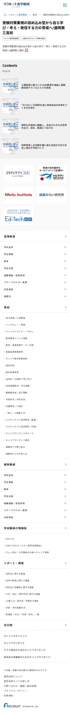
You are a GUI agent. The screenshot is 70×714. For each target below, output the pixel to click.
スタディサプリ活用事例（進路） (22, 419)
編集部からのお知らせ (16, 453)
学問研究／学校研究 (15, 399)
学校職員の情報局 (15, 528)
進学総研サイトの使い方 (16, 681)
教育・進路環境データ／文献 (20, 345)
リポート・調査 (14, 563)
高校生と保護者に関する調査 (20, 587)
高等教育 (9, 236)
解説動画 (9, 464)
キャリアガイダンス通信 (17, 440)
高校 (35, 15)
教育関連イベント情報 (16, 338)
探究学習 (10, 365)
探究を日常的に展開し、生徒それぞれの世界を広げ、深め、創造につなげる (44, 126)
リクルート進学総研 (17, 15)
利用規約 (8, 695)
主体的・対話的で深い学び (19, 379)
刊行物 (8, 625)
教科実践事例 (12, 372)
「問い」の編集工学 (15, 412)
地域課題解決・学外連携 (17, 385)
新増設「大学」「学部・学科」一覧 (22, 614)
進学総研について (13, 676)
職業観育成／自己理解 (16, 392)
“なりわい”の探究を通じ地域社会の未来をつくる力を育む (44, 106)
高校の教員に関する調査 (17, 580)
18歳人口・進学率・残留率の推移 (22, 600)
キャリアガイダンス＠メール (20, 433)
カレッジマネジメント (15, 635)
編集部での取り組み (15, 446)
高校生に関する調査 (15, 573)
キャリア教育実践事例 (11, 38)
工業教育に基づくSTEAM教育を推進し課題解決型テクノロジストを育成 (43, 86)
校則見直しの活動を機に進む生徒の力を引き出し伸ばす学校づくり (44, 146)
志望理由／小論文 (14, 406)
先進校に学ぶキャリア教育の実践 (34, 38)
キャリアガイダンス (14, 642)
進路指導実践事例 (14, 351)
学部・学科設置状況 (15, 607)
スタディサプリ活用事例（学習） (22, 426)
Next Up (10, 538)
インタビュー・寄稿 (15, 324)
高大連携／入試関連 (15, 317)
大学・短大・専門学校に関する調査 (23, 594)
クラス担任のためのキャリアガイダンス (25, 649)
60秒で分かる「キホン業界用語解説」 (24, 545)
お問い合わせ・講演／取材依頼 (20, 685)
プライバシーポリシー (15, 690)
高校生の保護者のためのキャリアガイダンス (27, 657)
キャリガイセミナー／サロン (20, 331)
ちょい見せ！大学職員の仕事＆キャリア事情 (27, 552)
